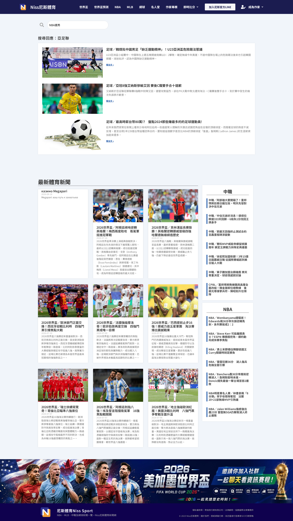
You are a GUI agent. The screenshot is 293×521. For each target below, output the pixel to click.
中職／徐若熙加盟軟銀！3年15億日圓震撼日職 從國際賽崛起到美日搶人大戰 (228, 259)
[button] (190, 7)
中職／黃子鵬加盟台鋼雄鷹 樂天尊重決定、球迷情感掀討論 (228, 273)
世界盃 (83, 7)
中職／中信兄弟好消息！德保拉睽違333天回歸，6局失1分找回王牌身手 (229, 219)
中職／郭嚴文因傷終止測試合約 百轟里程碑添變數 (229, 233)
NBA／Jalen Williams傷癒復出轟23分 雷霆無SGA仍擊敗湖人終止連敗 (228, 412)
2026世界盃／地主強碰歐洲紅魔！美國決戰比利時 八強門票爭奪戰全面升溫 (173, 410)
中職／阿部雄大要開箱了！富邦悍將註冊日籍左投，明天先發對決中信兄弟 (228, 203)
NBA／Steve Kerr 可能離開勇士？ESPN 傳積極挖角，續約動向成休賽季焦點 (227, 336)
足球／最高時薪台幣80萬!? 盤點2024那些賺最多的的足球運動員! (154, 121)
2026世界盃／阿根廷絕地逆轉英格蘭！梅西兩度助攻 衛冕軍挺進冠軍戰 (117, 231)
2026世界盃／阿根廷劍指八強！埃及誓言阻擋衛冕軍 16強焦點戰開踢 (118, 410)
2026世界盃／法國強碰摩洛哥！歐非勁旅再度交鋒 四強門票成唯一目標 (117, 326)
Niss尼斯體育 (43, 7)
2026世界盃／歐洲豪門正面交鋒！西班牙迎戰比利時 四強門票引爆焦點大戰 (62, 326)
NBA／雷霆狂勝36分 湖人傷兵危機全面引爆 (228, 363)
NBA (118, 7)
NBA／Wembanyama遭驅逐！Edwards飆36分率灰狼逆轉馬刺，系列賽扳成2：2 (227, 321)
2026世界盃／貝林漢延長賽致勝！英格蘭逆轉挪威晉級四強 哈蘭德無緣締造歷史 (173, 231)
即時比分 (189, 7)
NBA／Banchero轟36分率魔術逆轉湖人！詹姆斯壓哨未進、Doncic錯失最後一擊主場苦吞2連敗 (229, 379)
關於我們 (205, 515)
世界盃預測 (101, 7)
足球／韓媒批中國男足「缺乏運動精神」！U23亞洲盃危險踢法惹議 (154, 49)
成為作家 (254, 7)
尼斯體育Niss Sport (75, 510)
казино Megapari (54, 191)
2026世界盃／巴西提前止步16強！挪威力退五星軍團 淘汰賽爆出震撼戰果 (173, 326)
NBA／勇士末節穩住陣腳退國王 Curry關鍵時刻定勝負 (229, 351)
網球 (142, 7)
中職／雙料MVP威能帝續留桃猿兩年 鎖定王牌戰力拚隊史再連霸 (228, 245)
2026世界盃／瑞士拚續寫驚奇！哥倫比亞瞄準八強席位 (60, 409)
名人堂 (155, 7)
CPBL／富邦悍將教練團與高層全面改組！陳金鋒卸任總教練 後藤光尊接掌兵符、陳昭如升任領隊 (228, 289)
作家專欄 (171, 7)
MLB (130, 7)
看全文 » (110, 64)
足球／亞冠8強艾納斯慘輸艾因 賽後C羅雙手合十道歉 (144, 85)
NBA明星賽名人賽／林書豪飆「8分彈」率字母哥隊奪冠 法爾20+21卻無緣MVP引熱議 (228, 396)
